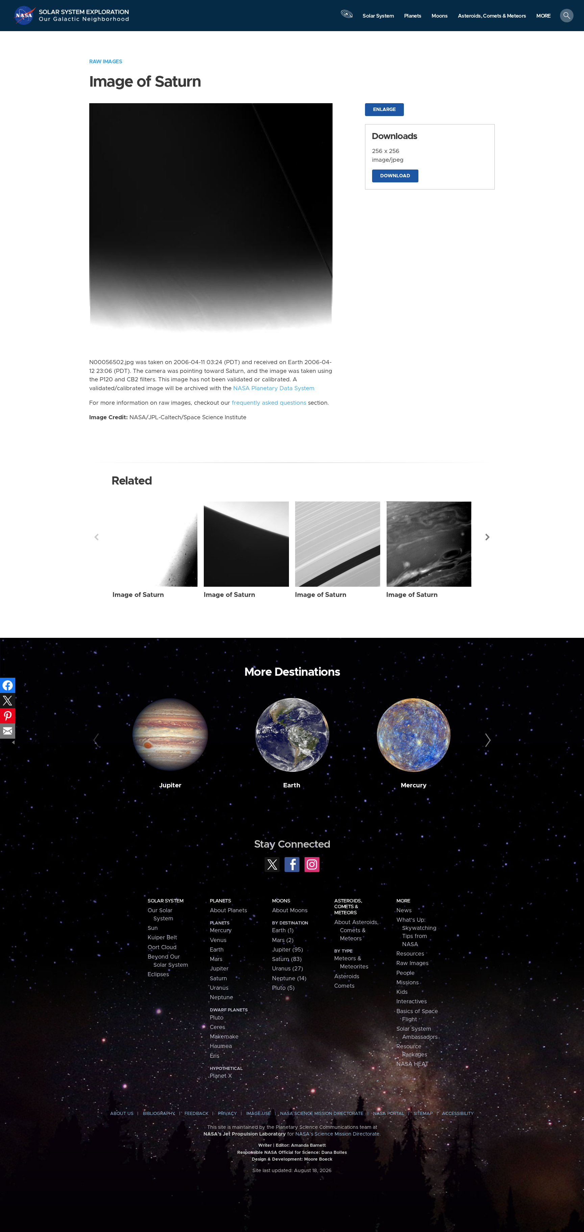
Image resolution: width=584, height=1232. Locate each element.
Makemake (224, 1036)
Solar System (165, 900)
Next (488, 537)
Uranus (219, 988)
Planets (220, 900)
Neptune (221, 997)
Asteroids (346, 976)
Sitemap (423, 1114)
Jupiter (170, 785)
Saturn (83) (287, 959)
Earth (291, 785)
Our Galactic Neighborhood (84, 20)
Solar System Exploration (84, 10)
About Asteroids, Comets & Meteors (356, 930)
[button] (543, 16)
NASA (26, 15)
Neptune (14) (289, 978)
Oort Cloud (162, 947)
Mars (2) (283, 940)
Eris (214, 1056)
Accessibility (458, 1114)
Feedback (196, 1114)
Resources (410, 954)
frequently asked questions (269, 403)
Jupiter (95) (287, 950)
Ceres (217, 1027)
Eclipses (158, 974)
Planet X (221, 1076)
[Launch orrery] (347, 17)
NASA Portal (388, 1114)
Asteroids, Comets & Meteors (348, 906)
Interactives (411, 1001)
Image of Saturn (138, 594)
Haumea (221, 1046)
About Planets (228, 910)
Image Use (258, 1114)
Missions (407, 982)
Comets (344, 986)
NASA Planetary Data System (273, 388)
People (405, 973)
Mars (216, 959)
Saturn (218, 978)
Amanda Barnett (308, 1145)
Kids (402, 992)
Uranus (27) (287, 968)
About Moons (290, 910)
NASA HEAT (412, 1064)
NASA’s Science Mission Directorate (337, 1134)
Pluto (216, 1018)
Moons (281, 900)
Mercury (414, 785)
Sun (153, 928)
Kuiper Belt (162, 937)
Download (395, 176)
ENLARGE (384, 109)
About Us (121, 1114)
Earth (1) (283, 930)
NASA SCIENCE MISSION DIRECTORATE (321, 1114)
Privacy (227, 1114)
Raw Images (105, 61)
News (404, 910)
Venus (218, 940)
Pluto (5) (283, 988)
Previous (96, 537)
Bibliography (159, 1114)
